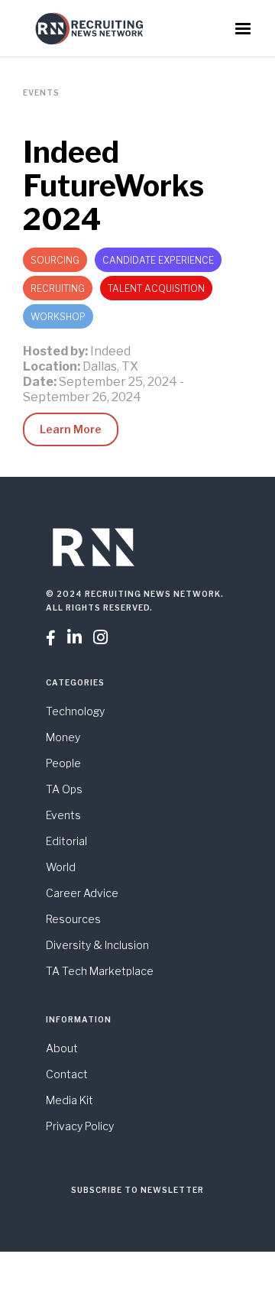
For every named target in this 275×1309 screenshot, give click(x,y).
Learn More (71, 429)
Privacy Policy (80, 1125)
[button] (243, 29)
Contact (67, 1074)
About (62, 1048)
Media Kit (69, 1100)
